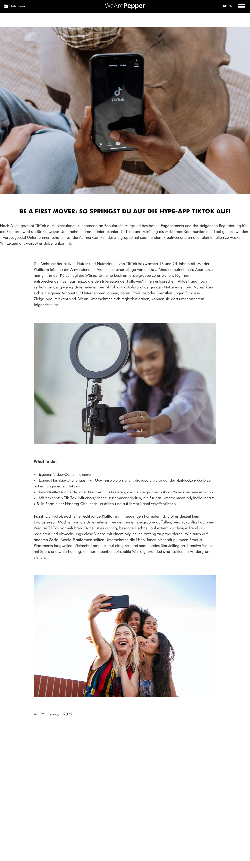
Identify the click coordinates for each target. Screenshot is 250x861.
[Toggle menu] (241, 6)
